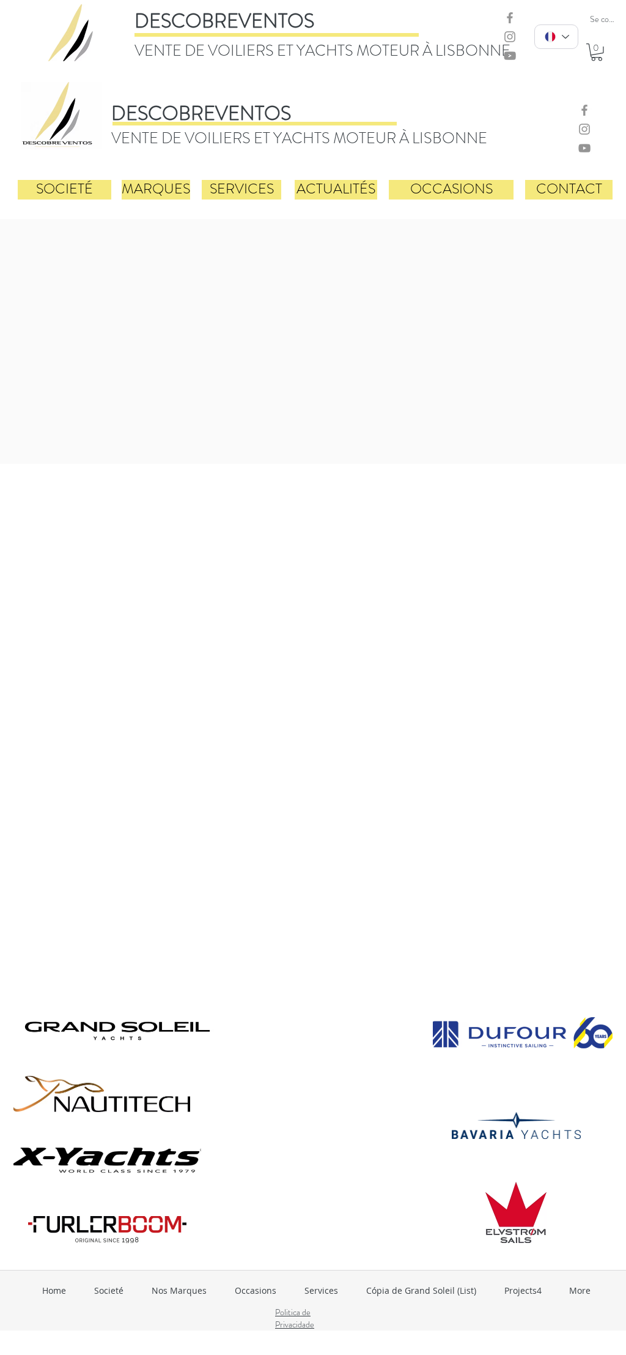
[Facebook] (510, 17)
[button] (596, 52)
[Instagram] (510, 36)
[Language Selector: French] (556, 36)
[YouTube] (510, 55)
